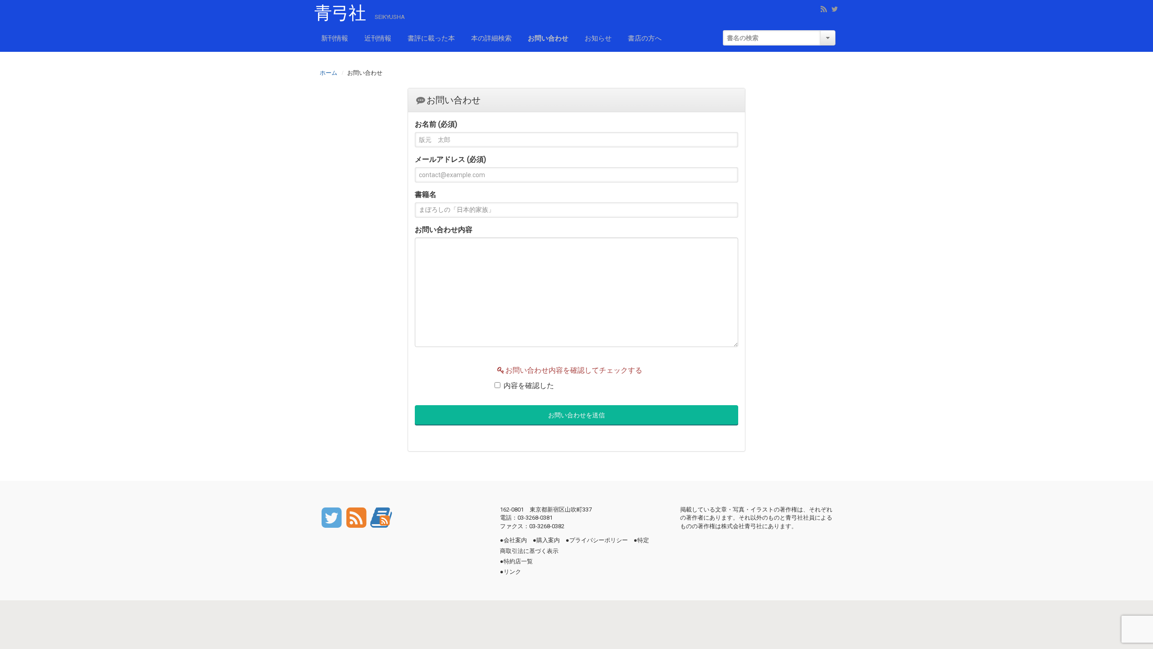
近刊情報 (377, 38)
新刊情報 (334, 38)
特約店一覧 (518, 561)
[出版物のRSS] (381, 516)
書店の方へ (645, 38)
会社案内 (515, 540)
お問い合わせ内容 (443, 229)
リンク (512, 571)
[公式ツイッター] (332, 516)
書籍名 (425, 194)
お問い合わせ (548, 38)
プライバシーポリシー (598, 540)
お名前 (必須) (436, 124)
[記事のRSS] (357, 516)
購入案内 (548, 540)
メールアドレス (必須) (450, 159)
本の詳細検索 (491, 38)
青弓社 (340, 13)
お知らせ (598, 38)
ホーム (328, 72)
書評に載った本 (431, 38)
